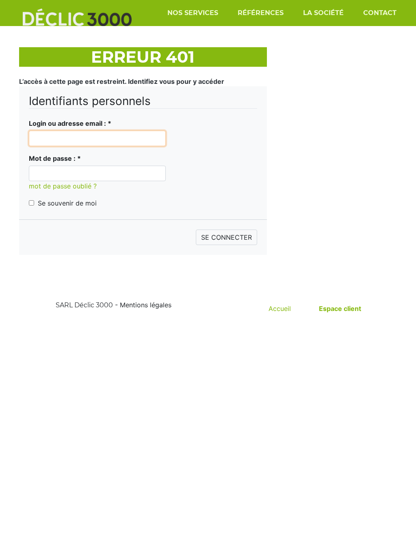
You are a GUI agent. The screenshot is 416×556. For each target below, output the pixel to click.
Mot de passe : (55, 158)
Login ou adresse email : (70, 123)
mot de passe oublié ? (63, 186)
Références (261, 13)
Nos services (192, 13)
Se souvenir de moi (67, 203)
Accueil (280, 308)
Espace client (340, 308)
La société (323, 13)
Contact (379, 13)
